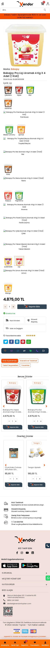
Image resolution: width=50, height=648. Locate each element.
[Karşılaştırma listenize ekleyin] (25, 350)
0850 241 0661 (13, 600)
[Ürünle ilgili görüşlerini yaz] (18, 350)
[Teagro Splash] (36, 454)
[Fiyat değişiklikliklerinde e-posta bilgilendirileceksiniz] (31, 350)
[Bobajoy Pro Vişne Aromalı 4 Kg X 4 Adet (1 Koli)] (12, 394)
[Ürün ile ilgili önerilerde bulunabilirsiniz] (44, 350)
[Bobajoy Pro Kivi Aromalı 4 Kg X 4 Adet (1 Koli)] (37, 394)
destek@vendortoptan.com (19, 603)
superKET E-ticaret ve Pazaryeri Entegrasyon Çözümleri (25, 636)
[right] (46, 406)
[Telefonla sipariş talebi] (37, 350)
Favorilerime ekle (13, 335)
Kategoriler (8, 584)
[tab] (9, 361)
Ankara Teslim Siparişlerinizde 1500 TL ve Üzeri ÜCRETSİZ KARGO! (25, 16)
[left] (3, 406)
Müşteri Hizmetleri (11, 578)
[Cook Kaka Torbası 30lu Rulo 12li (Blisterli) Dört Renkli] (13, 454)
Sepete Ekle (34, 306)
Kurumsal (7, 572)
